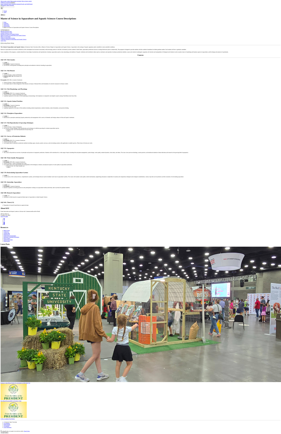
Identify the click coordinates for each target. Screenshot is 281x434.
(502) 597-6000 (4, 216)
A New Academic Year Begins (8, 418)
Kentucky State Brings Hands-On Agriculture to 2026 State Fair (15, 383)
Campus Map (7, 233)
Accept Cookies (4, 432)
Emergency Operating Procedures (11, 237)
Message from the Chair (6, 31)
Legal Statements (7, 427)
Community (18, 4)
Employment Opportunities (10, 235)
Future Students (4, 4)
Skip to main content (5, 1)
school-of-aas (7, 26)
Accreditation (7, 423)
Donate (5, 11)
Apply (5, 12)
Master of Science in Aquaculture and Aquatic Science (13, 35)
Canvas (6, 2)
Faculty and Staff (25, 4)
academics (6, 23)
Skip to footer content (27, 1)
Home (5, 22)
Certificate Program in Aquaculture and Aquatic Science (13, 39)
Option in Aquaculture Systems (8, 38)
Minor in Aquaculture (6, 36)
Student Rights (7, 424)
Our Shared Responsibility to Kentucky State (11, 401)
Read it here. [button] (27, 431)
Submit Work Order (8, 239)
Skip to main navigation (15, 1)
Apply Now (3, 40)
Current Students (12, 4)
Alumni (30, 4)
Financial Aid (7, 234)
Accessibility (6, 426)
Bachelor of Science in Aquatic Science (10, 34)
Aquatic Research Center (6, 32)
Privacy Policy (7, 238)
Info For (12, 2)
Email (9, 2)
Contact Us (6, 231)
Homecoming (7, 241)
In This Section (4, 30)
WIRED (2, 2)
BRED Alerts (7, 230)
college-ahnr (6, 24)
